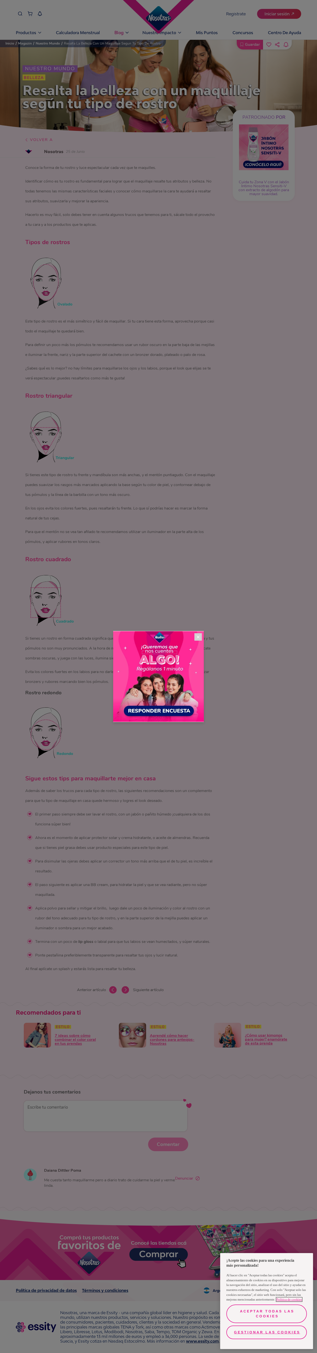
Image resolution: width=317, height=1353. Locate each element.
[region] (266, 1301)
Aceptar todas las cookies (267, 1313)
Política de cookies (289, 1299)
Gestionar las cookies (267, 1332)
